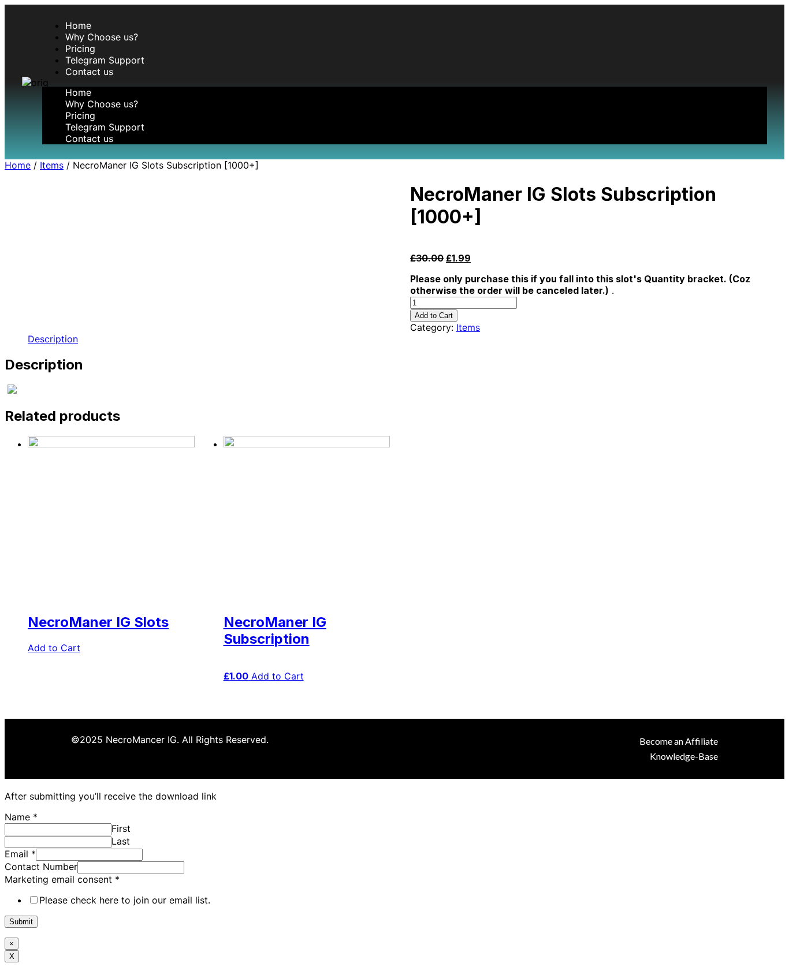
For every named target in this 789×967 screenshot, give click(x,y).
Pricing (80, 48)
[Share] (751, 12)
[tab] (53, 339)
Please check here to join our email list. (124, 900)
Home (78, 25)
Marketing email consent (62, 879)
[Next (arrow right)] (769, 484)
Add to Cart (434, 315)
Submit (21, 921)
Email (20, 854)
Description (53, 339)
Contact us (89, 71)
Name (21, 817)
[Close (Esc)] (776, 12)
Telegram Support (104, 60)
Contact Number (41, 866)
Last (120, 841)
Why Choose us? (101, 37)
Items (52, 165)
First (121, 828)
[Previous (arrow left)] (20, 484)
